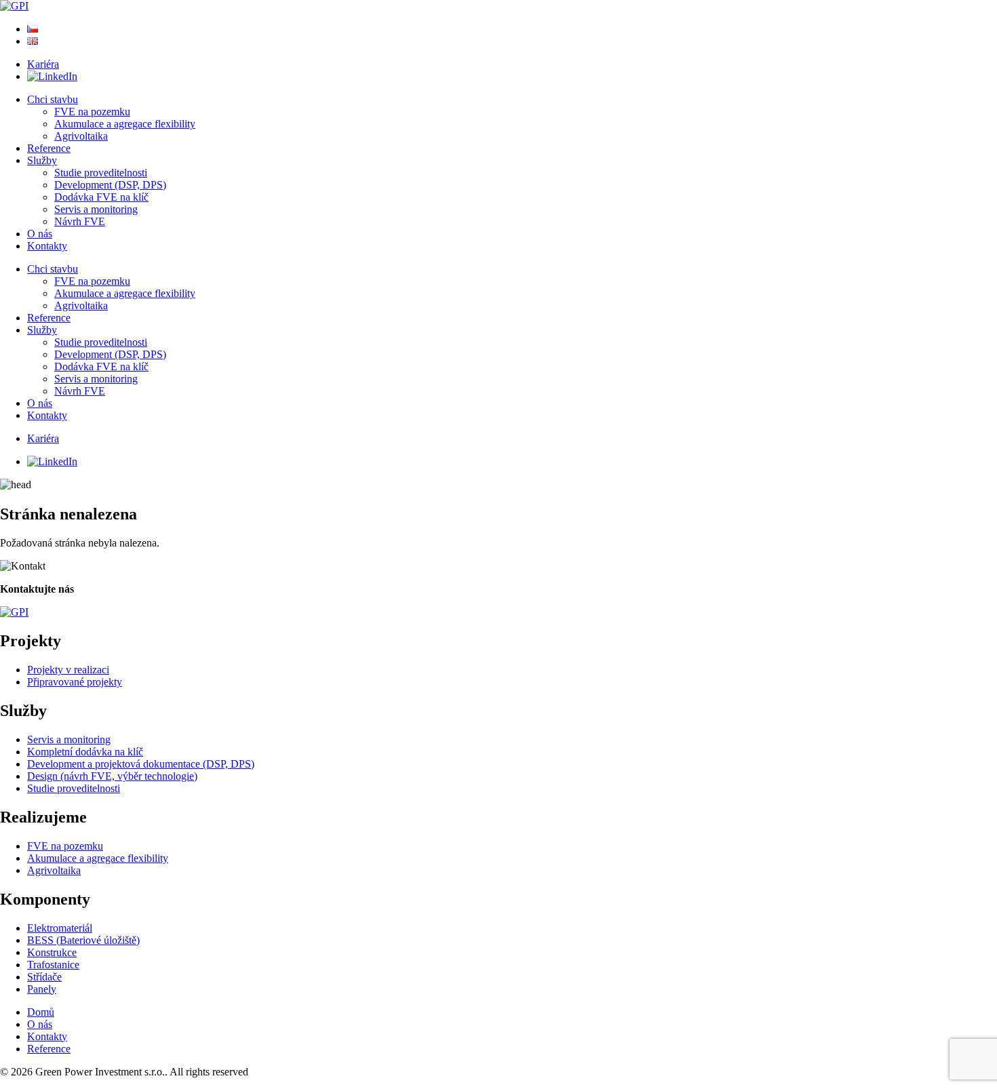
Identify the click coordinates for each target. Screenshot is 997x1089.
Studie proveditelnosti (100, 172)
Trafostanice (53, 964)
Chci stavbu (52, 99)
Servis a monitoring (96, 209)
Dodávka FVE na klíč (101, 197)
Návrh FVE (79, 221)
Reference (49, 148)
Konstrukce (52, 952)
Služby (42, 160)
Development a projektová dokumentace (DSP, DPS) (140, 764)
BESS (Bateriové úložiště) (83, 940)
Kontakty (47, 246)
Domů (40, 1012)
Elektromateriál (59, 928)
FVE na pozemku (92, 111)
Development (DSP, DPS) (110, 185)
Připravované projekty (74, 682)
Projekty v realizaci (68, 669)
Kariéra (43, 64)
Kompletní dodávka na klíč (85, 751)
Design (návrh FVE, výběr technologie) (112, 776)
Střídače (44, 977)
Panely (41, 989)
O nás (39, 233)
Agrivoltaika (81, 136)
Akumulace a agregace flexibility (124, 124)
